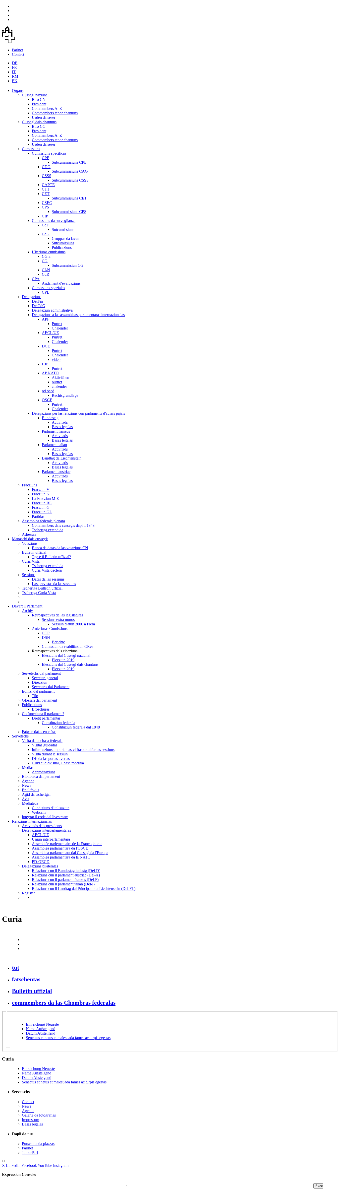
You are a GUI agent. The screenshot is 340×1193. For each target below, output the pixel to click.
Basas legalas (62, 427)
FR (14, 67)
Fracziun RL (42, 503)
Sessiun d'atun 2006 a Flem (73, 624)
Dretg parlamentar (46, 718)
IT (14, 72)
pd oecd (48, 391)
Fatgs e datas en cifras (39, 731)
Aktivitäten (60, 377)
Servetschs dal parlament (41, 673)
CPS (45, 207)
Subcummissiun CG (67, 265)
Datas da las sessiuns (48, 579)
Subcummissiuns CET (69, 198)
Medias (27, 767)
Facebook (29, 1165)
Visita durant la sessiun (50, 754)
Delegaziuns (31, 297)
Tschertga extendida (47, 530)
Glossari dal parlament (39, 700)
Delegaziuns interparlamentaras (46, 830)
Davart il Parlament (27, 606)
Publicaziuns (62, 247)
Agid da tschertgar (36, 794)
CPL (45, 292)
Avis (25, 799)
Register (28, 893)
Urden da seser (43, 117)
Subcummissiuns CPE (69, 162)
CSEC (47, 202)
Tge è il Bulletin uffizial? (51, 557)
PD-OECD (41, 862)
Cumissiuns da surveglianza (53, 220)
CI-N (46, 270)
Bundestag (50, 418)
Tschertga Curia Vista (39, 593)
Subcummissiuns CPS (69, 211)
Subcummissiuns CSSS (70, 180)
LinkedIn (13, 1165)
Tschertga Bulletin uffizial (42, 588)
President (39, 104)
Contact (18, 54)
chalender (59, 386)
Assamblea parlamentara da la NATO (61, 857)
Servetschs (20, 736)
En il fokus (30, 790)
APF (45, 319)
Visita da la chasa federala (42, 740)
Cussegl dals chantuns (39, 122)
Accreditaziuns (43, 772)
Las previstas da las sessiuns (54, 584)
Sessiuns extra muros (58, 619)
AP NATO (50, 373)
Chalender (60, 328)
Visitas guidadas (44, 745)
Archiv (27, 610)
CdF (45, 225)
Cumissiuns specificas (49, 153)
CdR (45, 274)
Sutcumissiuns (63, 229)
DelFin (37, 301)
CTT (46, 189)
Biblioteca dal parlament (41, 776)
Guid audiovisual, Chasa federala (58, 763)
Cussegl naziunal (35, 95)
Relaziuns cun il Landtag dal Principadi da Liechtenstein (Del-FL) (83, 888)
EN (14, 81)
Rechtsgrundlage (65, 395)
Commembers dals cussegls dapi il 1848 (63, 525)
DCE (46, 346)
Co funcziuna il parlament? (43, 714)
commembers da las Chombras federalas (63, 1002)
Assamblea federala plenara (43, 521)
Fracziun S (40, 494)
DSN (46, 637)
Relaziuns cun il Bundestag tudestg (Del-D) (66, 870)
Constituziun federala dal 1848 (76, 727)
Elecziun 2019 (63, 660)
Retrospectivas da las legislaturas (57, 615)
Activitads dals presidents (42, 826)
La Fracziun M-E (45, 498)
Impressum (30, 1120)
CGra (46, 256)
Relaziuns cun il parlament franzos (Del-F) (65, 879)
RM (15, 76)
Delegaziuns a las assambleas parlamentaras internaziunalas (78, 315)
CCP (46, 633)
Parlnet (17, 50)
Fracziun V (41, 489)
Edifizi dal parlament (38, 691)
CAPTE (48, 185)
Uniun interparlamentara (51, 839)
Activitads (60, 422)
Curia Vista (31, 561)
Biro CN (39, 99)
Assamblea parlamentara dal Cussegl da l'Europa (70, 853)
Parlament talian (54, 445)
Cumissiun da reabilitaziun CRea (67, 646)
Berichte (58, 642)
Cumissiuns (31, 149)
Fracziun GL (42, 512)
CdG (46, 234)
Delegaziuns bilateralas (40, 866)
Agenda (28, 781)
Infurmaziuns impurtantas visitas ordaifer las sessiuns (73, 749)
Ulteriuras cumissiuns (48, 252)
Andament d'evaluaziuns (61, 283)
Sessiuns (28, 575)
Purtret (57, 324)
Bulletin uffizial (34, 552)
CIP (45, 216)
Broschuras (41, 709)
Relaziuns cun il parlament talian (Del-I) (63, 884)
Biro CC (38, 126)
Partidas (38, 516)
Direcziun (39, 682)
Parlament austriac (56, 471)
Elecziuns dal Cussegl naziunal (66, 655)
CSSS (46, 176)
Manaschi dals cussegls (30, 539)
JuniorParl (30, 1152)
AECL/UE (50, 333)
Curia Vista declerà (47, 570)
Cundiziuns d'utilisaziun (50, 808)
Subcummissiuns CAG (70, 171)
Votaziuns (29, 543)
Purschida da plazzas (38, 1143)
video (56, 359)
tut (15, 967)
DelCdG (38, 306)
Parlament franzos (56, 431)
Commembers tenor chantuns (55, 113)
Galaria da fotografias (39, 1115)
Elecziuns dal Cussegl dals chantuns (70, 664)
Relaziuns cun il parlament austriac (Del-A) (66, 875)
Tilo (35, 696)
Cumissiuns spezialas (48, 288)
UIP (45, 364)
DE (14, 63)
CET (46, 194)
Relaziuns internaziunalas (32, 821)
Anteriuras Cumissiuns (49, 628)
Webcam (39, 812)
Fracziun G (41, 507)
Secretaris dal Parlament (50, 687)
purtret (57, 382)
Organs (17, 90)
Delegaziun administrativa (52, 310)
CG (45, 261)
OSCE (47, 400)
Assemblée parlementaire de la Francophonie (67, 844)
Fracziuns (29, 485)
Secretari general (45, 678)
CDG (46, 167)
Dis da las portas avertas (51, 758)
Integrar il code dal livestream (45, 817)
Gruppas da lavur (65, 238)
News (26, 785)
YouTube (45, 1165)
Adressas (29, 534)
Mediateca (30, 803)
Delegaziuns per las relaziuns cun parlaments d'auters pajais (78, 413)
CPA (36, 279)
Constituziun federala (58, 723)
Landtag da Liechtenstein (61, 458)
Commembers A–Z (47, 108)
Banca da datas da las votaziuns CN (60, 548)
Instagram (60, 1165)
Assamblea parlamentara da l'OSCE (60, 848)
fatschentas (26, 979)
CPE (45, 158)
